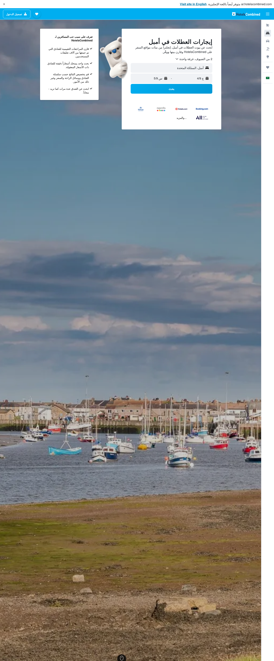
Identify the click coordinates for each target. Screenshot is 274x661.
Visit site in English (193, 4)
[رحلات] (268, 67)
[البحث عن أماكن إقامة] (268, 33)
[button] (4, 4)
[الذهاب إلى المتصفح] (268, 56)
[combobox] (193, 59)
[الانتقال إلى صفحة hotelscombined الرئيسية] (246, 14)
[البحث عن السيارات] (268, 41)
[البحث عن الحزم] (268, 49)
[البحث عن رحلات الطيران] (268, 25)
